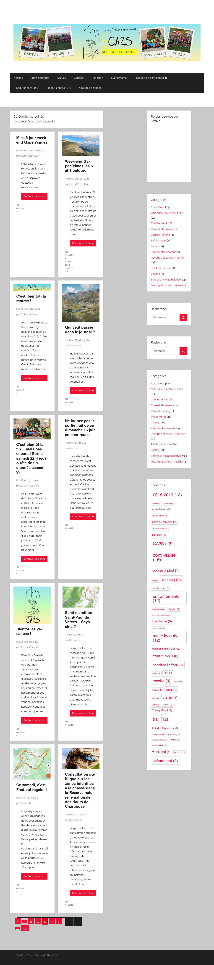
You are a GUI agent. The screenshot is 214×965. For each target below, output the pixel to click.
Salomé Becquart (29, 155)
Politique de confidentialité (151, 77)
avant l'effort (160, 515)
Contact (79, 77)
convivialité (164, 557)
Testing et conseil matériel (167, 285)
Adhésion (97, 77)
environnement (158, 609)
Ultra (175, 739)
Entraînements (40, 77)
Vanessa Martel (159, 745)
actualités (156, 503)
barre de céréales (164, 522)
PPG (168, 672)
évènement (165, 760)
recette (161, 680)
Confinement (159, 223)
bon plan (159, 535)
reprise (157, 689)
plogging (156, 673)
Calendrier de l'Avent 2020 (167, 212)
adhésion (168, 503)
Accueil (18, 77)
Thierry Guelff (162, 710)
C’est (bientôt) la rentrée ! (31, 298)
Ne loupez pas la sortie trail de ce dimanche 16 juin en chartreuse (80, 427)
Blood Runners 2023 (26, 87)
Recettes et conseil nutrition (168, 257)
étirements (179, 752)
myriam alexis (165, 655)
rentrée (178, 681)
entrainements (166, 598)
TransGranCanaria (160, 740)
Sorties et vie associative (166, 279)
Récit (171, 689)
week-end (161, 751)
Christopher (75, 345)
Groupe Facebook (90, 87)
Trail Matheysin (158, 734)
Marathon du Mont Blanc (166, 648)
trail (160, 719)
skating (155, 698)
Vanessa (73, 448)
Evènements (158, 240)
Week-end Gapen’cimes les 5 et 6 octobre (79, 166)
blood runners (160, 528)
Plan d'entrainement (163, 252)
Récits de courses (161, 268)
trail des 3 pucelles (165, 728)
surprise (156, 704)
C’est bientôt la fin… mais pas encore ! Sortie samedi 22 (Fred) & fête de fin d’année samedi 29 (31, 458)
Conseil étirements (162, 229)
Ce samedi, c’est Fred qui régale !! (31, 787)
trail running (174, 734)
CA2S (163, 543)
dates (155, 580)
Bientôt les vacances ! (29, 631)
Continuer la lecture (34, 196)
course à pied (166, 570)
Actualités (157, 207)
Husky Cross (158, 628)
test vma (167, 704)
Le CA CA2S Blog (78, 184)
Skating (155, 273)
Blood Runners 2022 (59, 87)
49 (25, 928)
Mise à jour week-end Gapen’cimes (31, 140)
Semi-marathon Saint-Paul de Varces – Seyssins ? (78, 619)
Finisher (174, 609)
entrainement (160, 588)
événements (119, 77)
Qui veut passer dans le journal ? (80, 329)
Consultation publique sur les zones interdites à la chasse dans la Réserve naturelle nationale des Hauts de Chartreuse (80, 790)
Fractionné (162, 621)
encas (171, 579)
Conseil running (160, 234)
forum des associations (161, 615)
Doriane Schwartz (29, 314)
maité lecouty (165, 637)
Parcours (156, 246)
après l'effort (161, 509)
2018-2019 (167, 494)
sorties (170, 697)
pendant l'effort (168, 664)
